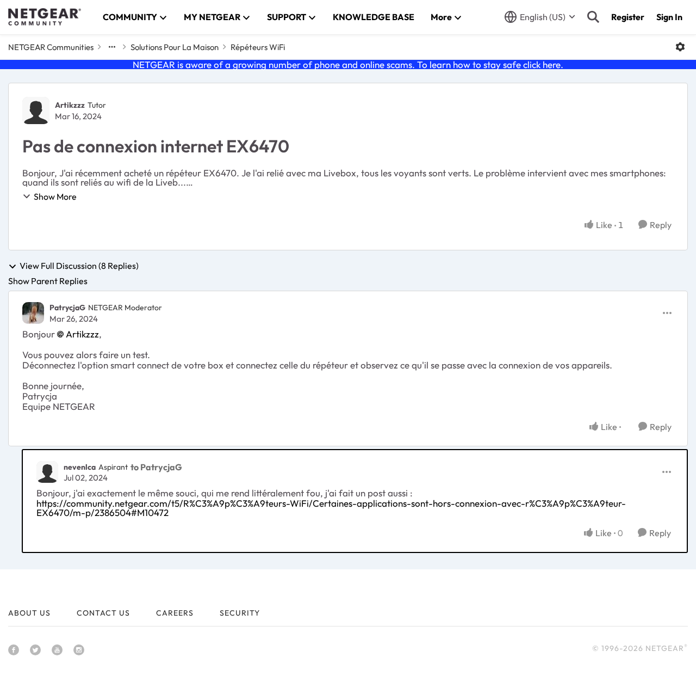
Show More (55, 196)
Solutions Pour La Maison (174, 47)
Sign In (669, 16)
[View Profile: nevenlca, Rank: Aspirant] (47, 472)
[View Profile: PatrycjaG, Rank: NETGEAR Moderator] (33, 313)
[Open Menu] (680, 46)
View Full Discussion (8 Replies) (79, 266)
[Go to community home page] (44, 17)
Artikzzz (70, 105)
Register (627, 16)
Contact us (103, 613)
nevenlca (80, 467)
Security (240, 613)
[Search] (593, 16)
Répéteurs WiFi (258, 47)
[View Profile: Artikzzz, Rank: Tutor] (35, 110)
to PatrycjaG (156, 467)
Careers (175, 613)
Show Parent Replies (48, 281)
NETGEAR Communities (51, 47)
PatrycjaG (67, 307)
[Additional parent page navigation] (112, 46)
